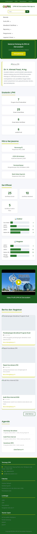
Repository (6, 29)
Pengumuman (7, 33)
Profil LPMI (6, 21)
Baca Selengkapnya (8, 342)
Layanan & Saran (8, 37)
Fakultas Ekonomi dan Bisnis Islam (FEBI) (12, 488)
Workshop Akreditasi (10, 431)
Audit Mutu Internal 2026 (11, 397)
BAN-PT (4, 524)
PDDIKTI (4, 522)
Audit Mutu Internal (9, 437)
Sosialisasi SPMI (8, 443)
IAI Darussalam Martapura (9, 517)
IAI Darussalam (9, 1)
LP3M (16, 1)
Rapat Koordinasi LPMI (10, 365)
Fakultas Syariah (6, 485)
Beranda (5, 17)
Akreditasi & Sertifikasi (10, 25)
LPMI (3, 502)
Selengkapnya (18, 52)
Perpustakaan (23, 1)
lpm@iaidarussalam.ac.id (10, 473)
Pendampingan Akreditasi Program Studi (16, 333)
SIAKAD (30, 1)
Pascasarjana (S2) (6, 490)
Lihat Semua (29, 414)
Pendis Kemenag (6, 519)
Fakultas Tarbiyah (6, 483)
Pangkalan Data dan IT (8, 507)
